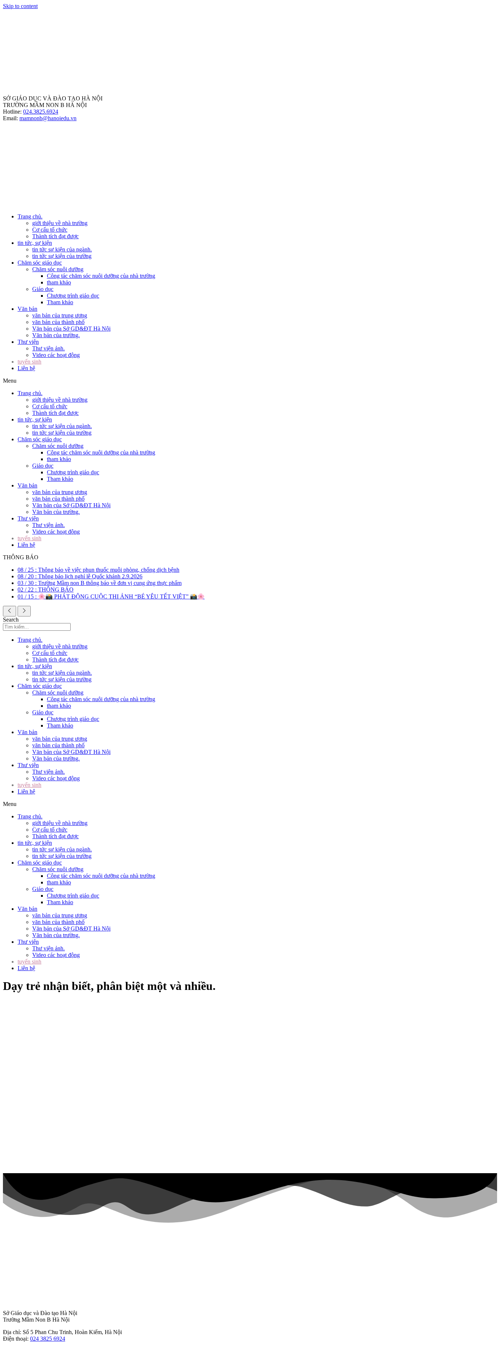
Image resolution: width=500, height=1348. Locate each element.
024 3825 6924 (47, 1339)
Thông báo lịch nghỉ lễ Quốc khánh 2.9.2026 (80, 576)
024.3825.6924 (40, 111)
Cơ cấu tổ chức (49, 229)
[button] (250, 380)
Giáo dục (42, 289)
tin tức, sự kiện (35, 243)
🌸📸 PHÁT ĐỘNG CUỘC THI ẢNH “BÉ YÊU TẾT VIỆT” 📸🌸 (111, 596)
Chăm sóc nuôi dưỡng (57, 269)
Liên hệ (26, 368)
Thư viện (28, 342)
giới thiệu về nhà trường (59, 223)
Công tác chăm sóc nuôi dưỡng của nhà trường (101, 276)
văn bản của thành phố (58, 322)
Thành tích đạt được (55, 236)
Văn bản (27, 309)
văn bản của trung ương (59, 315)
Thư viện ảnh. (48, 348)
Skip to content (20, 6)
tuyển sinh (29, 361)
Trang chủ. (30, 216)
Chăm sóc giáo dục (40, 262)
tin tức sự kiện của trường (62, 256)
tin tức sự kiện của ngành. (62, 249)
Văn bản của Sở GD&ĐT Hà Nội (71, 328)
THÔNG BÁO (46, 589)
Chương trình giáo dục (73, 295)
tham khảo (59, 282)
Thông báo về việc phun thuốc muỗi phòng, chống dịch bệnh (98, 570)
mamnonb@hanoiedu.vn (48, 118)
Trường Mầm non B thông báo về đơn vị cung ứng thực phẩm (100, 583)
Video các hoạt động (56, 355)
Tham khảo (60, 302)
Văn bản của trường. (56, 335)
